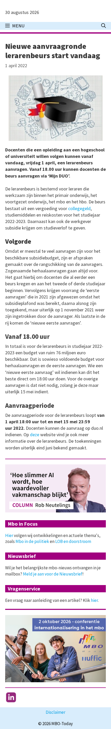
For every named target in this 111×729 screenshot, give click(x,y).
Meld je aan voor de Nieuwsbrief (52, 574)
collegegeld (79, 208)
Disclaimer (55, 712)
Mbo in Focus (23, 523)
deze (34, 435)
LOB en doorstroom (73, 541)
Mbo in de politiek (32, 541)
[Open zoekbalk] (103, 26)
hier (94, 600)
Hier (9, 535)
